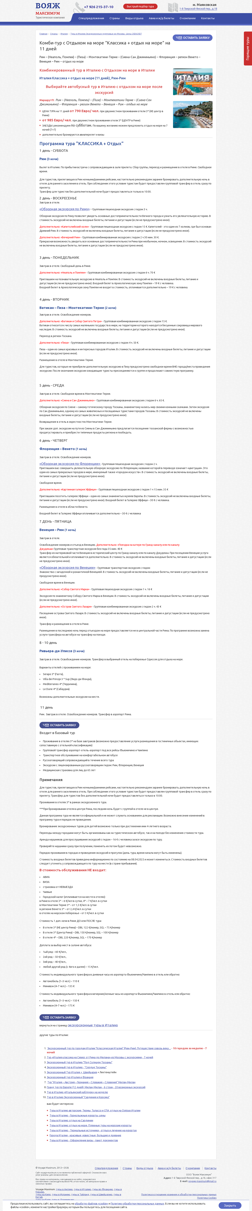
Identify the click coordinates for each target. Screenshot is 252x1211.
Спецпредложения (106, 1168)
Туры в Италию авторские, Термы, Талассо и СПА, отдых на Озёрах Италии (95, 1110)
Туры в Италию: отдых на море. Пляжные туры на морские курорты (91, 1125)
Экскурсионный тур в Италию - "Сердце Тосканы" (77, 1067)
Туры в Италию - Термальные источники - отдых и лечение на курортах (93, 1130)
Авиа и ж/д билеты (169, 1168)
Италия (64, 34)
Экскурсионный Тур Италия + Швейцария (72, 1072)
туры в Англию (64, 1189)
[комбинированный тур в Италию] (193, 81)
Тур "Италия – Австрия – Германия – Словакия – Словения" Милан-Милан (91, 1082)
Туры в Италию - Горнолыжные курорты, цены (78, 1115)
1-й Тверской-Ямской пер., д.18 (198, 8)
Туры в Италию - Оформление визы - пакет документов (84, 1140)
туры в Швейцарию (101, 1194)
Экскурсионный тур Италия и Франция (70, 1077)
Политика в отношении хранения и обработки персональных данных (178, 1194)
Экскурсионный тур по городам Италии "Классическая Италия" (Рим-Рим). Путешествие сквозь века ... (109, 1048)
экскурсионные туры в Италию (93, 1025)
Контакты (210, 1168)
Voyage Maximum (52, 11)
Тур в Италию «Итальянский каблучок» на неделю (77, 1092)
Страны (54, 34)
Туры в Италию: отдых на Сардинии (71, 1120)
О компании (193, 1168)
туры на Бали (43, 1199)
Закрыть (230, 1205)
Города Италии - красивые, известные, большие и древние (85, 1135)
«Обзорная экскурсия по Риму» (64, 209)
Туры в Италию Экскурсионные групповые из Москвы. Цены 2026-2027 (106, 34)
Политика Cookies (206, 1198)
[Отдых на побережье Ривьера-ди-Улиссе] (193, 114)
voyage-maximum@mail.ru (202, 1181)
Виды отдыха (145, 1168)
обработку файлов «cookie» (91, 1203)
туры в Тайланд (80, 1194)
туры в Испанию (61, 1194)
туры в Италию (82, 1189)
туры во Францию (102, 1189)
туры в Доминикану (63, 1199)
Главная (43, 34)
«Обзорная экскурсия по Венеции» (67, 568)
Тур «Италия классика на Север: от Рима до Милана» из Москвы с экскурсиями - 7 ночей (100, 1057)
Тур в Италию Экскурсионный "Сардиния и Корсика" (78, 1097)
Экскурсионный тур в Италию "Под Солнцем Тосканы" (79, 1062)
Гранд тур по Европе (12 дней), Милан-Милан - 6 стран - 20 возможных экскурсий (96, 1087)
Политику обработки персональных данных (137, 1203)
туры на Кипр (43, 1194)
